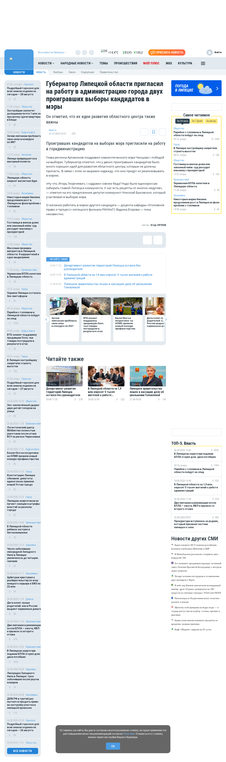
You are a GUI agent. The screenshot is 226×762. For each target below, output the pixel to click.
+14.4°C (113, 52)
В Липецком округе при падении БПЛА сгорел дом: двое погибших (23, 653)
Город (25, 289)
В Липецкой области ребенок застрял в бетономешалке (19, 529)
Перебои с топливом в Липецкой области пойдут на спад (23, 315)
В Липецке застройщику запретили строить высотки (22, 363)
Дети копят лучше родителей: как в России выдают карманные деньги (24, 605)
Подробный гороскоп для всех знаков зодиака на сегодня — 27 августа (23, 385)
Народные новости (76, 63)
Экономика (27, 193)
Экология (26, 154)
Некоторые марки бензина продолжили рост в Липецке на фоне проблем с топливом (24, 202)
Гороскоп (28, 84)
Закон (72, 72)
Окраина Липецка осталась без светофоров (24, 294)
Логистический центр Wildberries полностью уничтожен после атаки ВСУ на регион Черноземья (23, 432)
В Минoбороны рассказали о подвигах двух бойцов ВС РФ (194, 556)
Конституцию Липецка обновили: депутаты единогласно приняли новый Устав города (21, 480)
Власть (41, 72)
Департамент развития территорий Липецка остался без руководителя (63, 392)
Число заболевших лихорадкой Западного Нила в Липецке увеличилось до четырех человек (22, 555)
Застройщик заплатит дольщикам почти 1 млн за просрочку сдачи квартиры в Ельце (24, 115)
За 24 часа (182, 121)
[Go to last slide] (46, 319)
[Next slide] (166, 319)
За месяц (211, 121)
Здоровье (31, 545)
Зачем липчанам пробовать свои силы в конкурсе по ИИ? (24, 139)
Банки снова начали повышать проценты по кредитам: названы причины (194, 622)
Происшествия (125, 63)
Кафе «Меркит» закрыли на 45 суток (193, 629)
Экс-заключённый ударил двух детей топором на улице (23, 408)
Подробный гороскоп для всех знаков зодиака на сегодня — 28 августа (23, 91)
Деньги (29, 599)
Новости (45, 63)
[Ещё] (203, 64)
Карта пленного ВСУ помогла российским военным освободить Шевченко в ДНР (193, 547)
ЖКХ (169, 63)
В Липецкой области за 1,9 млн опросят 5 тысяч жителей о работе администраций (104, 392)
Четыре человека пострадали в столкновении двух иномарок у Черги (195, 578)
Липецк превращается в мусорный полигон (22, 160)
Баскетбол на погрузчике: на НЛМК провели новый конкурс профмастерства (23, 455)
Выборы (58, 72)
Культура (185, 63)
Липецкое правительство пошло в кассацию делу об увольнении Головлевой (147, 392)
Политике (129, 733)
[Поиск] (215, 63)
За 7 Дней (197, 121)
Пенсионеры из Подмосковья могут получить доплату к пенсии (195, 600)
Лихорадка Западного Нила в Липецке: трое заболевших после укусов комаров (23, 678)
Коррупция (87, 72)
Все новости (22, 751)
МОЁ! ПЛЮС (151, 63)
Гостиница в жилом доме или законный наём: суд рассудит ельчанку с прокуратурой (22, 227)
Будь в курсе (28, 132)
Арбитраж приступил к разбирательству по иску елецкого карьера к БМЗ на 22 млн (23, 582)
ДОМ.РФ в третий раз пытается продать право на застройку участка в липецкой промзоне (22, 703)
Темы (103, 63)
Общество (27, 106)
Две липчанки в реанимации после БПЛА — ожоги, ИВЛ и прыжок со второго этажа (24, 630)
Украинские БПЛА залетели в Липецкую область (24, 275)
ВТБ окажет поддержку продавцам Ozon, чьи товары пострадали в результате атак (22, 339)
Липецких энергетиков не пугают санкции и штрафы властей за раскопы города (23, 505)
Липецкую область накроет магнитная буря (22, 179)
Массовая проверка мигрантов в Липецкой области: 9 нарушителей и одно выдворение (23, 253)
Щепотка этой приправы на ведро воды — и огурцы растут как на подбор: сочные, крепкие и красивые (195, 611)
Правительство (109, 72)
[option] (64, 387)
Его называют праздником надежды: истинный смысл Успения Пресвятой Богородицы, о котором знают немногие (196, 567)
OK (113, 746)
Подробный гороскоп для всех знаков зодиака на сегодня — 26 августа (23, 727)
